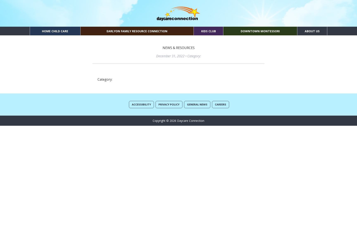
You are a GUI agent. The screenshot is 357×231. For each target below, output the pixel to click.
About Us (312, 31)
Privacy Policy (169, 104)
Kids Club (208, 31)
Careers (220, 104)
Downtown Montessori (260, 31)
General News (197, 104)
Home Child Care (55, 31)
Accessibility (141, 104)
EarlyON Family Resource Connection (137, 31)
